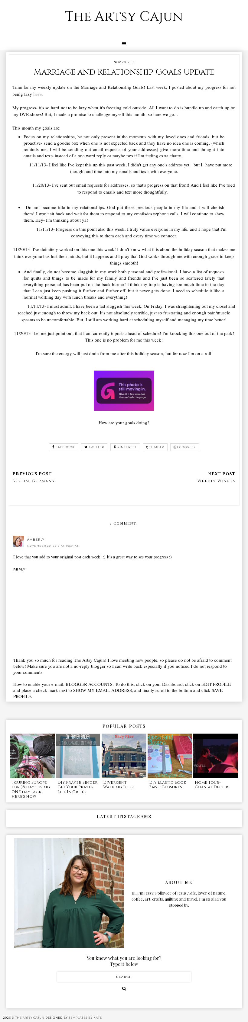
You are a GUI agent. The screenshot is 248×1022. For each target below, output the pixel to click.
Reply (19, 569)
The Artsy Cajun (124, 17)
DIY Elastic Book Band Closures (167, 785)
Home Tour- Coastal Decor (211, 785)
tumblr (156, 447)
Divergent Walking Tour (118, 785)
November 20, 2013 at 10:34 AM (53, 545)
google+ (187, 447)
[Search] (124, 988)
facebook (65, 447)
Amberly (35, 539)
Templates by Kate (85, 1017)
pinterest (127, 447)
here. (38, 94)
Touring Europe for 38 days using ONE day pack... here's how (30, 789)
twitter (96, 447)
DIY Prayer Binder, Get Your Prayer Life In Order (77, 787)
